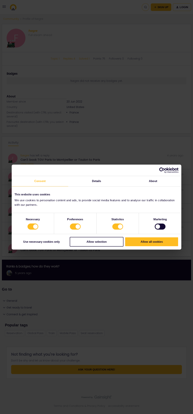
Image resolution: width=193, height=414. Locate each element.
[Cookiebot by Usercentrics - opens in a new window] (162, 170)
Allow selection (97, 241)
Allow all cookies (152, 241)
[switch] (75, 227)
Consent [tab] (40, 181)
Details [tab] (96, 181)
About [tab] (153, 181)
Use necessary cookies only (41, 241)
